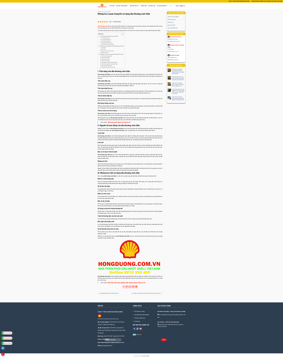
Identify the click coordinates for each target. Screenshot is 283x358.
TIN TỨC (171, 5)
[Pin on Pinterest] (133, 286)
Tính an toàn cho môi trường (108, 44)
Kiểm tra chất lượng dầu (107, 56)
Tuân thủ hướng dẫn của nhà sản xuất (109, 64)
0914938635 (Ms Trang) (173, 39)
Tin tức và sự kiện (106, 11)
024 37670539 (170, 49)
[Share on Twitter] (127, 286)
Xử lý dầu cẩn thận (106, 57)
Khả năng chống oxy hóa (107, 42)
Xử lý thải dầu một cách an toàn (108, 67)
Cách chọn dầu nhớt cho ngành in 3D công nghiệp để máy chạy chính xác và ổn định (178, 91)
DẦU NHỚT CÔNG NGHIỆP (121, 5)
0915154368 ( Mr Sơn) (172, 57)
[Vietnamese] (182, 5)
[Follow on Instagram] (137, 328)
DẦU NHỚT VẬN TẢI (134, 5)
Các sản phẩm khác (173, 28)
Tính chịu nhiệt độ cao (106, 39)
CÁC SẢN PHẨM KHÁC (162, 5)
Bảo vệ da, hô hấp (105, 60)
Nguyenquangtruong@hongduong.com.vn (112, 342)
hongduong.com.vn (107, 345)
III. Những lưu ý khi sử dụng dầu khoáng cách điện (111, 54)
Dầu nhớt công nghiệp (173, 16)
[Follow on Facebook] (134, 328)
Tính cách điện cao (106, 37)
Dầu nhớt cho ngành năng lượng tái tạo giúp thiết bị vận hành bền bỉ (178, 98)
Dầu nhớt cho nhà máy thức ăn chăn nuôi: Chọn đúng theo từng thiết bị (178, 78)
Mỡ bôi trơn (171, 22)
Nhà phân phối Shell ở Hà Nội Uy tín (119, 122)
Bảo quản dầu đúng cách (107, 65)
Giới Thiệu (112, 5)
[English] (180, 5)
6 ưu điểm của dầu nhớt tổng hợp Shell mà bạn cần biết (146, 293)
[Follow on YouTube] (140, 328)
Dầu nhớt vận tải (172, 19)
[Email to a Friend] (130, 286)
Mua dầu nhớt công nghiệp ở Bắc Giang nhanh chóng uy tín (126, 283)
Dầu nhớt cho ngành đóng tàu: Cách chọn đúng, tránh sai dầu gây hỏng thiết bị (178, 71)
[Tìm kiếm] (184, 5)
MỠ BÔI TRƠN (144, 5)
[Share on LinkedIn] (136, 286)
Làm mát (103, 49)
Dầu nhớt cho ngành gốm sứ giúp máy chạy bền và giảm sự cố (178, 84)
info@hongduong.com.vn (173, 51)
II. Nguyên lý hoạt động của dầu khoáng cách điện (111, 46)
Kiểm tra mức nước (106, 59)
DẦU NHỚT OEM (151, 5)
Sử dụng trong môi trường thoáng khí (109, 62)
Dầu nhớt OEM (171, 25)
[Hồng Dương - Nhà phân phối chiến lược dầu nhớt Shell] (102, 6)
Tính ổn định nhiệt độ (106, 41)
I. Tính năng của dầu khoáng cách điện (108, 36)
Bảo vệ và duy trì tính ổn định (108, 50)
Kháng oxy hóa (105, 52)
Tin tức (99, 11)
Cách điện (104, 47)
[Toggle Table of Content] (121, 34)
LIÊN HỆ (177, 5)
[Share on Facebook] (123, 286)
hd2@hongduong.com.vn (173, 59)
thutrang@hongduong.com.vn (174, 41)
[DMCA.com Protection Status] (137, 334)
